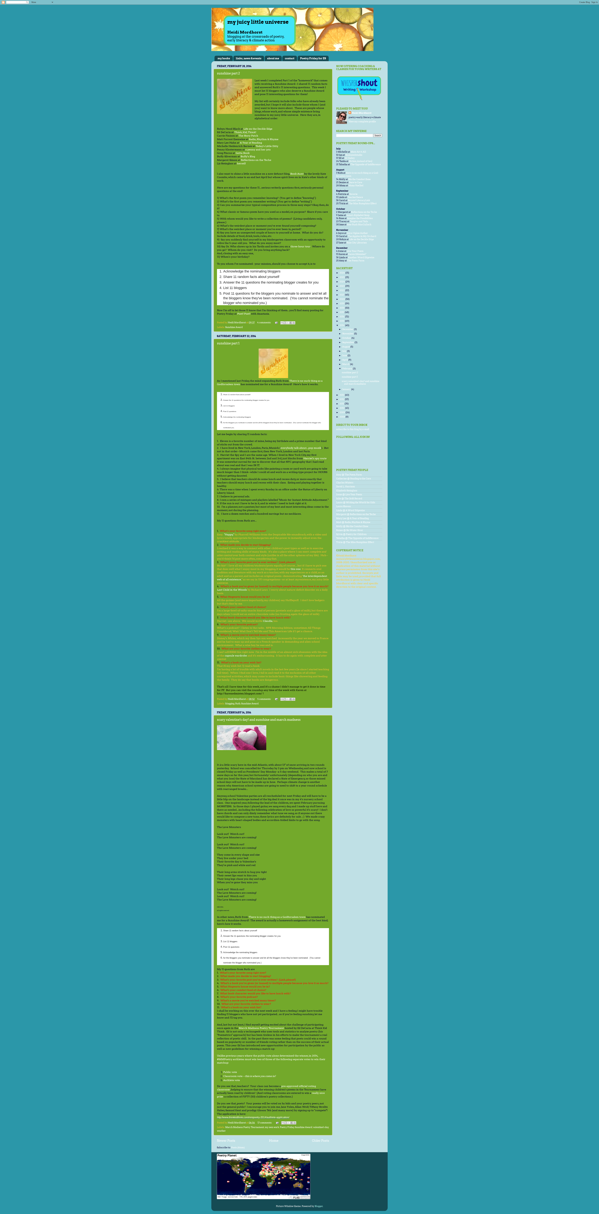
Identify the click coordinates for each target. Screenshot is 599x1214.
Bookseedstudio (353, 155)
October (346, 338)
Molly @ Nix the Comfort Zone (352, 526)
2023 (342, 286)
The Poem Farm (355, 260)
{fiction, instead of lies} (360, 161)
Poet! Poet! (243, 313)
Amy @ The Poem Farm (349, 474)
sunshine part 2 (228, 73)
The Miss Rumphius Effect (362, 203)
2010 (342, 408)
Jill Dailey (350, 158)
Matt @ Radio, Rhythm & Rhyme (353, 522)
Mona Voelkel (355, 185)
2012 (342, 399)
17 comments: (265, 1122)
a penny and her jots (258, 149)
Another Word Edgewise (361, 257)
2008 (343, 416)
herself (241, 163)
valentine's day (321, 1127)
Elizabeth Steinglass (346, 490)
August (346, 346)
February (347, 368)
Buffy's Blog (248, 156)
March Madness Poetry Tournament (261, 1028)
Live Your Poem (355, 251)
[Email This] (281, 322)
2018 (342, 307)
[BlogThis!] (284, 322)
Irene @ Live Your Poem (349, 494)
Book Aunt (297, 173)
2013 (342, 395)
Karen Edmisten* (357, 254)
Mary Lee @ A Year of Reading (352, 518)
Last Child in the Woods (232, 589)
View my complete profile (362, 121)
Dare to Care (355, 182)
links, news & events (248, 58)
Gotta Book (243, 153)
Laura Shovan (343, 506)
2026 (342, 272)
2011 (342, 403)
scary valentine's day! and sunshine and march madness (259, 720)
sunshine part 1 (228, 343)
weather (221, 1130)
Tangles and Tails (359, 221)
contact (289, 58)
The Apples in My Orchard (362, 236)
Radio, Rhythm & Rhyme (263, 139)
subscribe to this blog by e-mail (352, 429)
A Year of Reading (251, 142)
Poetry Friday (287, 1127)
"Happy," (229, 534)
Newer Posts (226, 1141)
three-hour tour (300, 246)
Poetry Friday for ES (313, 58)
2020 (342, 299)
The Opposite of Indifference (365, 164)
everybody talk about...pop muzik (300, 447)
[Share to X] (287, 322)
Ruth (237, 703)
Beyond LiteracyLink (359, 200)
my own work (272, 1127)
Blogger (319, 1206)
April (345, 359)
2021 (342, 294)
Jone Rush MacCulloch (359, 224)
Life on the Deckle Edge (257, 128)
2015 (342, 321)
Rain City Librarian (357, 242)
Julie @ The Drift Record (349, 498)
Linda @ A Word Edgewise (350, 510)
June (345, 355)
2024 (342, 281)
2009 (343, 412)
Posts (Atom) (238, 1147)
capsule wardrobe (236, 655)
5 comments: (264, 699)
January (346, 389)
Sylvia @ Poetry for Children (351, 534)
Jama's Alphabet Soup (358, 215)
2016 (342, 316)
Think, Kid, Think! (245, 132)
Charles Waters (344, 482)
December (348, 329)
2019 (342, 303)
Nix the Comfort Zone (359, 179)
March (346, 364)
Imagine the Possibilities (360, 218)
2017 (342, 312)
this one (296, 569)
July (344, 351)
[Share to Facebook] (290, 322)
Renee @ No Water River (349, 530)
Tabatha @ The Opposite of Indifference (357, 538)
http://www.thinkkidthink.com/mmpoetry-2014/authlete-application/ (253, 1117)
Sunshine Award (234, 327)
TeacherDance (355, 197)
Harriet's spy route (315, 458)
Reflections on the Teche (256, 160)
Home (273, 1141)
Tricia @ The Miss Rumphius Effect (355, 542)
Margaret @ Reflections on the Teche (356, 514)
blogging (229, 703)
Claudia (268, 620)
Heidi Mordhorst (361, 113)
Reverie (353, 194)
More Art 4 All (358, 151)
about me (273, 58)
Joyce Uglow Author (357, 233)
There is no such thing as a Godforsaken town (277, 916)
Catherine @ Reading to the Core (353, 478)
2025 (342, 277)
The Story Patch (248, 135)
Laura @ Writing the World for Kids (355, 502)
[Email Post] (276, 322)
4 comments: (264, 322)
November (348, 333)
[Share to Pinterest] (293, 322)
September (348, 342)
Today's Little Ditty (267, 146)
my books (224, 58)
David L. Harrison (345, 486)
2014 (342, 325)
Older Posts (320, 1141)
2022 (342, 290)
